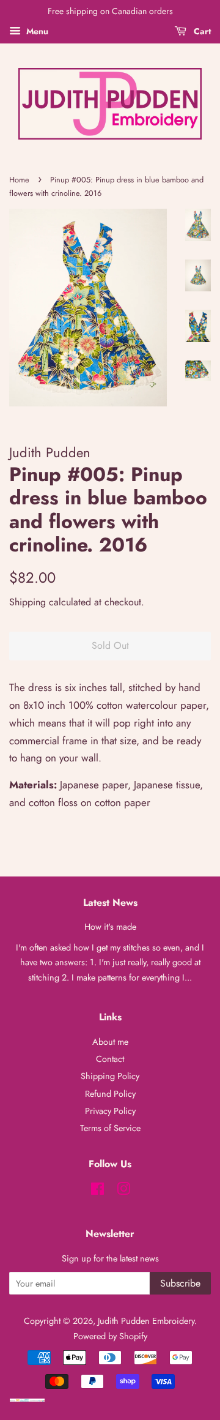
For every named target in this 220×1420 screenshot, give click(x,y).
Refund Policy (110, 1094)
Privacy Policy (110, 1111)
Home (19, 179)
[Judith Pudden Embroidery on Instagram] (123, 1191)
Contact (110, 1059)
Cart (201, 31)
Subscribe (180, 1283)
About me (110, 1042)
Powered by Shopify (110, 1336)
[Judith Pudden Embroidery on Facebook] (97, 1191)
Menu (36, 31)
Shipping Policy (110, 1076)
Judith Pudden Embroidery (146, 1321)
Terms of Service (110, 1128)
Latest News (110, 902)
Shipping (27, 602)
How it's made (110, 927)
